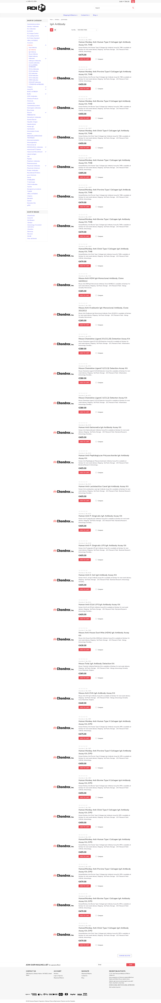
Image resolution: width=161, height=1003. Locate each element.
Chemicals (30, 101)
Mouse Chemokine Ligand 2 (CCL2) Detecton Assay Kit (103, 398)
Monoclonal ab (31, 145)
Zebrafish (30, 198)
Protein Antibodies (32, 170)
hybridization (31, 129)
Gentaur (29, 222)
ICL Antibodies (31, 29)
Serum (29, 177)
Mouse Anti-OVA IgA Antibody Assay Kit (97, 693)
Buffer (29, 94)
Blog (95, 15)
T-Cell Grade (31, 182)
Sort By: (73, 30)
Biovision (30, 234)
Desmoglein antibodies (34, 108)
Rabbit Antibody (33, 56)
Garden (29, 201)
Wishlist (56, 973)
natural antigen (31, 154)
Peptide (29, 159)
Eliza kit (29, 112)
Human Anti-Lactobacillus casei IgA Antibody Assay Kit (103, 486)
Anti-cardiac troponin (114, 987)
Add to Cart (84, 59)
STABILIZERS (31, 180)
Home (51, 19)
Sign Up (127, 1)
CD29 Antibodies (33, 75)
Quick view (63, 61)
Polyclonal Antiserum (33, 168)
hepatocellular (31, 124)
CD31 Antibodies (33, 78)
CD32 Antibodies (32, 96)
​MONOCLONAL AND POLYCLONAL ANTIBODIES (121, 985)
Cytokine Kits (31, 103)
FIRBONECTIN (31, 115)
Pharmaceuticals (32, 163)
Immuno (29, 133)
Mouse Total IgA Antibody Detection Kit (96, 663)
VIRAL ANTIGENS (32, 40)
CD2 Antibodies (33, 73)
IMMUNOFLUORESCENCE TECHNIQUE (34, 137)
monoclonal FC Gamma (34, 149)
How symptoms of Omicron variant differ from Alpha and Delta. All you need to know (121, 978)
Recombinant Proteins (33, 173)
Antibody (30, 45)
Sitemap (47, 1001)
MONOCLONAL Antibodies (35, 147)
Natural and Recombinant (34, 152)
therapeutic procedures (34, 189)
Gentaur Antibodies (33, 26)
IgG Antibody (32, 52)
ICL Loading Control (33, 36)
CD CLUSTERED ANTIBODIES (33, 66)
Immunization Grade (33, 131)
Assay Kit (30, 89)
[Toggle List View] (51, 29)
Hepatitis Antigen (32, 122)
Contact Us (84, 15)
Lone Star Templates (70, 1001)
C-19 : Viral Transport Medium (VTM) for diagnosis (119, 974)
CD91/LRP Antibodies (35, 82)
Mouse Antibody (33, 54)
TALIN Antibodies (32, 184)
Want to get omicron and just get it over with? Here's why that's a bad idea (121, 982)
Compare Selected (124, 955)
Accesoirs (30, 43)
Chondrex (30, 229)
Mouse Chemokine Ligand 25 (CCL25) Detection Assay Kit (104, 339)
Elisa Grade (30, 110)
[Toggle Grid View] (55, 29)
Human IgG (30, 126)
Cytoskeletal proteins (33, 24)
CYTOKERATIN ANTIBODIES (36, 84)
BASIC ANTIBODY (32, 92)
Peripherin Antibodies (33, 161)
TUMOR (29, 191)
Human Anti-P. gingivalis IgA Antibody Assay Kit (100, 516)
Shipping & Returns (69, 15)
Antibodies (32, 58)
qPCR (28, 205)
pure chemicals (31, 175)
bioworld (30, 218)
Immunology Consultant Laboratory (34, 226)
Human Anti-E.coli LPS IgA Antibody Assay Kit (99, 604)
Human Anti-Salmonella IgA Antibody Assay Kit (100, 427)
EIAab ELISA (31, 215)
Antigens (30, 87)
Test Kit (29, 187)
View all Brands (32, 238)
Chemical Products (32, 98)
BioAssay (30, 231)
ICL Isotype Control (32, 33)
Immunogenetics (32, 142)
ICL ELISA (30, 31)
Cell (28, 156)
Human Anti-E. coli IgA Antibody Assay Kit (98, 575)
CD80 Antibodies (33, 80)
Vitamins (29, 196)
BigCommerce (57, 1001)
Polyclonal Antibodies (33, 166)
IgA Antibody (32, 50)
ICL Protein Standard (33, 38)
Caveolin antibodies (34, 63)
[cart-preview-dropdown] (132, 1)
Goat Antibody (33, 47)
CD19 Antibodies (33, 71)
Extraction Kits (31, 203)
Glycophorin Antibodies (34, 117)
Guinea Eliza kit (31, 119)
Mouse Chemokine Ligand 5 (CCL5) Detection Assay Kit (103, 368)
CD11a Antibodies (34, 69)
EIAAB (29, 236)
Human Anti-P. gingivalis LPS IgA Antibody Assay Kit (102, 545)
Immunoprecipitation (33, 140)
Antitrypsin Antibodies (35, 61)
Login (121, 1)
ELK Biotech (30, 220)
